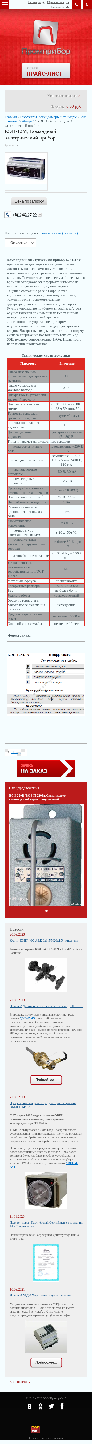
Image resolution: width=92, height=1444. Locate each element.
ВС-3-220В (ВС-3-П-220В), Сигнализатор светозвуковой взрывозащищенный (37, 797)
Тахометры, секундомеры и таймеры (48, 117)
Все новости (18, 1382)
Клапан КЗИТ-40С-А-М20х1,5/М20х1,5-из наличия (44, 940)
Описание (18, 243)
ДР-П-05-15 (27, 1018)
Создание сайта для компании (46, 1437)
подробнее (76, 904)
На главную (34, 2)
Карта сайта (57, 6)
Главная (11, 117)
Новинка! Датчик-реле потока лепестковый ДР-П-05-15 (46, 1006)
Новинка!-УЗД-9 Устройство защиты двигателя (41, 1295)
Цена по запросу (29, 201)
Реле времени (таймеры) (59, 233)
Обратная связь (55, 2)
